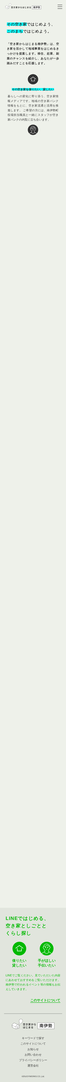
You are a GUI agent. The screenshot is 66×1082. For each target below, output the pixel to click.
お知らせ (33, 1049)
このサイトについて (45, 1000)
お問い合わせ (46, 888)
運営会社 (33, 1065)
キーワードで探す (33, 1038)
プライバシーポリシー (33, 1060)
